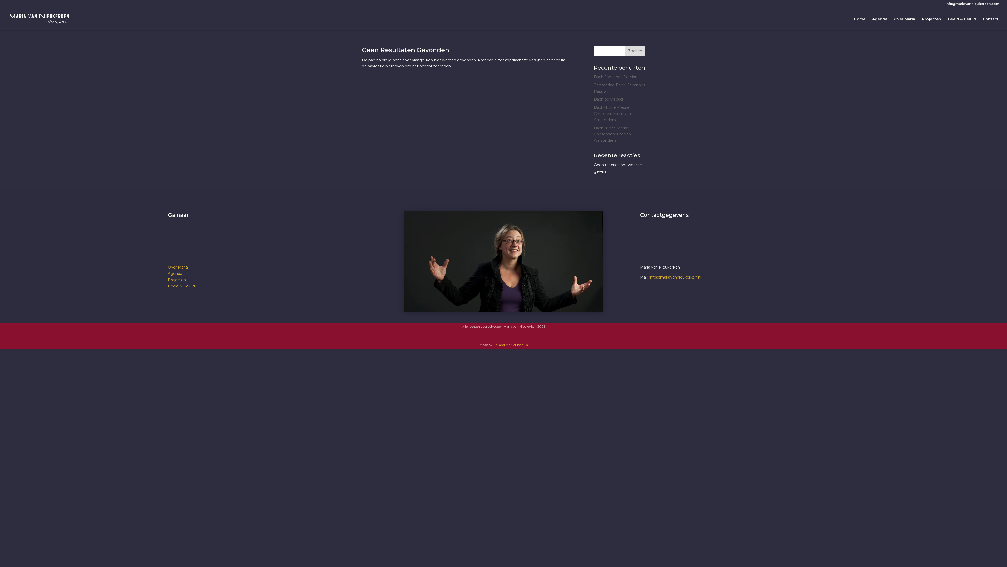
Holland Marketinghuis (510, 345)
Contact (991, 19)
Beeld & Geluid (962, 19)
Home (859, 19)
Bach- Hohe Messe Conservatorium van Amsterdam (612, 113)
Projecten (931, 19)
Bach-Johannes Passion (616, 77)
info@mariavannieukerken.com (972, 4)
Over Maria (904, 19)
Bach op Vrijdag (608, 99)
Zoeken (635, 51)
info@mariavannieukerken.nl (675, 277)
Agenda (879, 19)
